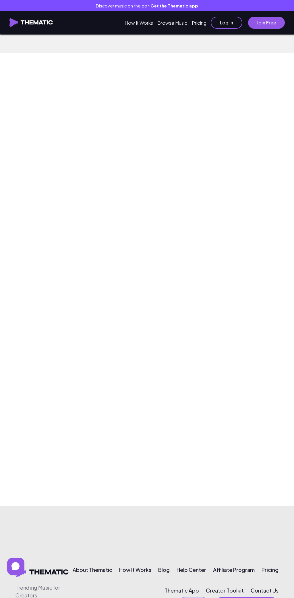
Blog (164, 570)
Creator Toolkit (225, 590)
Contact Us (264, 590)
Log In (226, 23)
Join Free (266, 23)
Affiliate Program (234, 570)
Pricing (199, 23)
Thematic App (182, 590)
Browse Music (172, 23)
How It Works (139, 23)
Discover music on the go (147, 5)
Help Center (191, 570)
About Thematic (92, 570)
